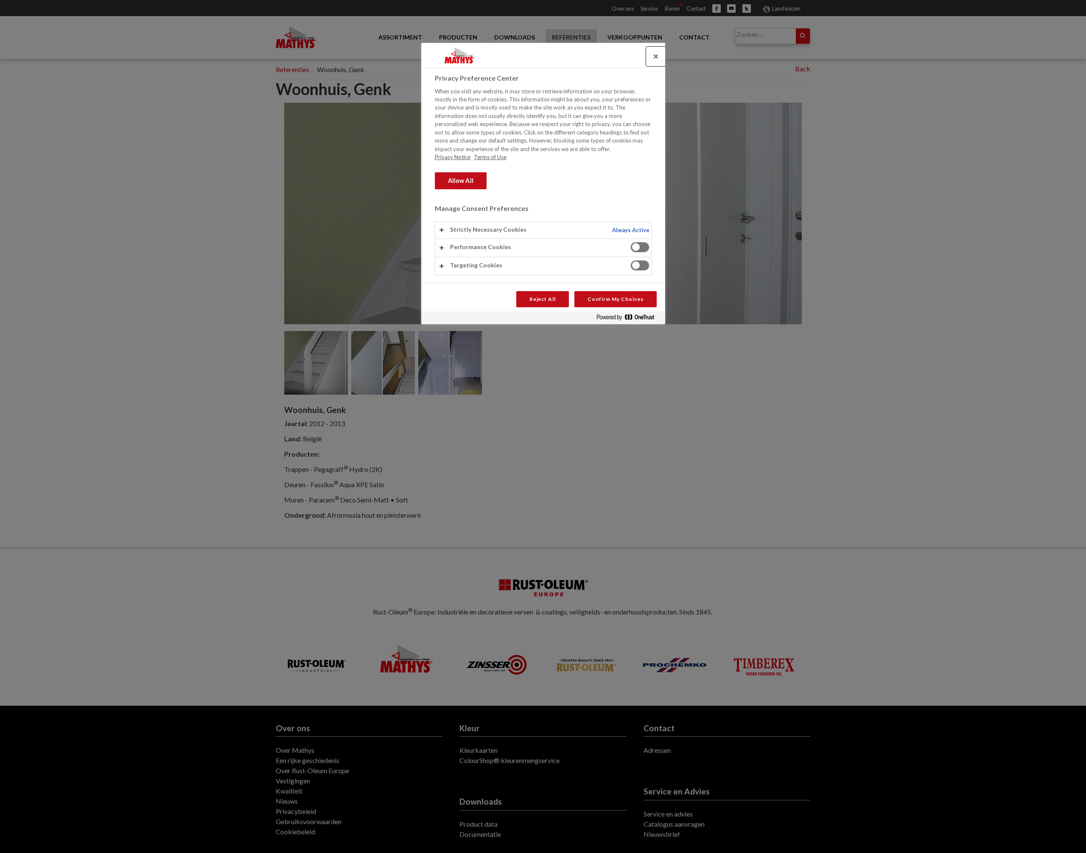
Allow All (460, 180)
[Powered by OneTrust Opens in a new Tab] (628, 319)
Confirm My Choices (615, 299)
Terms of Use (490, 157)
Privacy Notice (452, 157)
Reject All (542, 299)
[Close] (656, 56)
